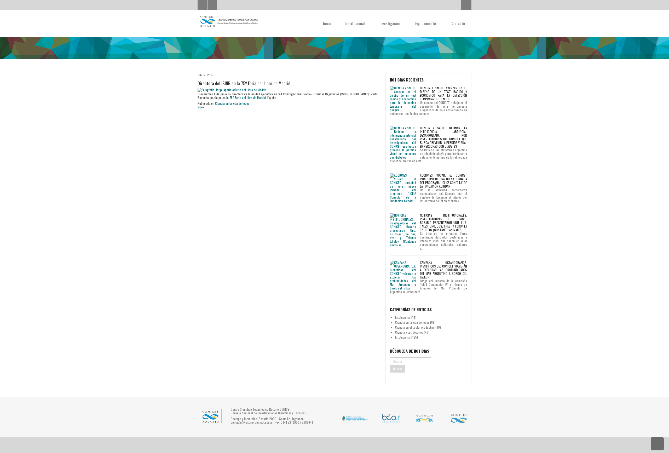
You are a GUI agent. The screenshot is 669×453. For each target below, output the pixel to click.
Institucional (355, 23)
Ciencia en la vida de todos (232, 103)
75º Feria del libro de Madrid (247, 97)
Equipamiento (426, 23)
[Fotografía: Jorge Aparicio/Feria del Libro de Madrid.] (232, 90)
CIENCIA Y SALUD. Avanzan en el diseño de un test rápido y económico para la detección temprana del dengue (443, 93)
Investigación (390, 23)
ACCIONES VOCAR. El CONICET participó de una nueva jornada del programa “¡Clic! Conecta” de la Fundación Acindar (443, 180)
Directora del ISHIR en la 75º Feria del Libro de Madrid (244, 83)
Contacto (458, 23)
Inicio (327, 23)
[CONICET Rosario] (229, 21)
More (201, 107)
